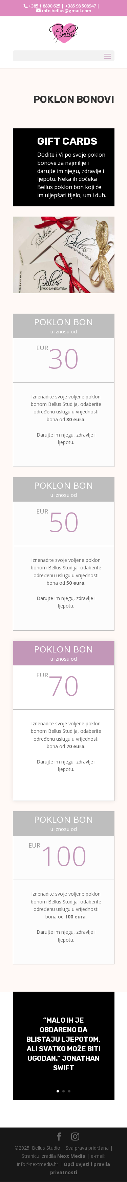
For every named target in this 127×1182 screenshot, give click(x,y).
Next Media (71, 1156)
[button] (14, 22)
